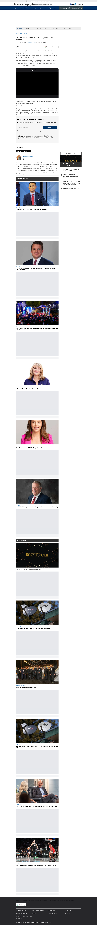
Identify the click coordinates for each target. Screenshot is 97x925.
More (54, 8)
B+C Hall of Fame (29, 28)
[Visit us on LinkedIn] (75, 4)
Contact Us (67, 913)
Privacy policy (51, 910)
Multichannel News (47, 1)
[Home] (16, 8)
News (20, 8)
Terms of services (34, 135)
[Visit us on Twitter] (73, 4)
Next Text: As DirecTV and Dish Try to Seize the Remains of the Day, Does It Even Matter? (71, 183)
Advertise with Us (52, 913)
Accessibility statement (21, 913)
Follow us (48, 46)
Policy (49, 8)
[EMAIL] (24, 159)
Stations (26, 8)
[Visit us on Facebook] (71, 4)
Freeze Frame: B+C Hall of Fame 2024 (71, 189)
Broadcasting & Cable (31, 42)
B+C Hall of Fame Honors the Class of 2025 (71, 164)
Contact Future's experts (38, 910)
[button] (80, 4)
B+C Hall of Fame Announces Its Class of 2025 (71, 170)
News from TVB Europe (69, 28)
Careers (34, 913)
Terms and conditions (21, 910)
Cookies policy (68, 910)
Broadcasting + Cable (35, 1)
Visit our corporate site (71, 900)
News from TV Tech (55, 28)
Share (19, 46)
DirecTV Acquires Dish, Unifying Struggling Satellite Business (70, 176)
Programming (41, 8)
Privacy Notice (20, 136)
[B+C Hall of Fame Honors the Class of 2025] (71, 161)
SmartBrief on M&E (41, 28)
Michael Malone (21, 42)
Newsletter (56, 46)
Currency (33, 8)
